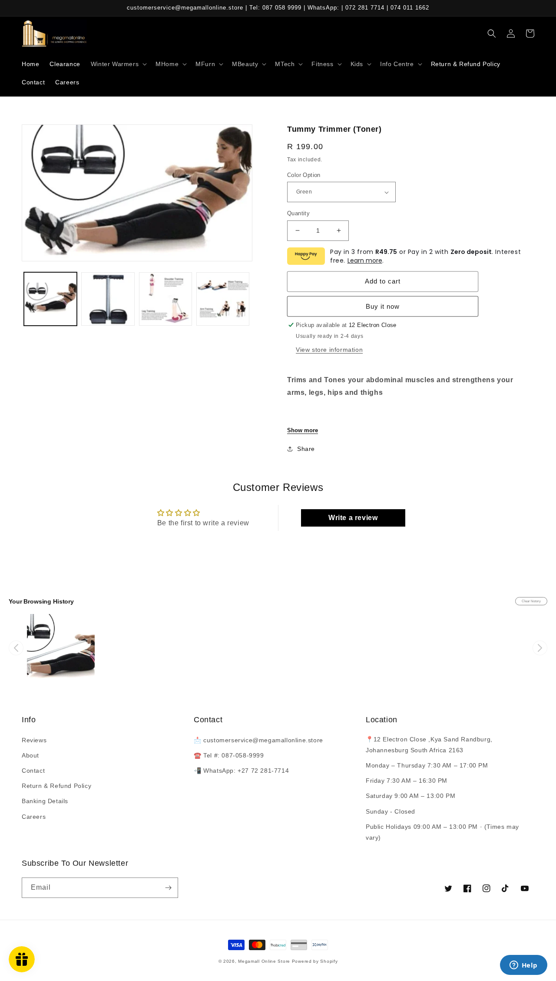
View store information (329, 349)
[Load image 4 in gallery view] (222, 298)
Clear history (531, 601)
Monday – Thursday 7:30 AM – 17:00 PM (427, 765)
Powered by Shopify (315, 961)
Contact (33, 770)
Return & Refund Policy (56, 785)
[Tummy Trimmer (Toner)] (61, 648)
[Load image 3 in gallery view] (165, 298)
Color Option (304, 175)
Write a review (352, 517)
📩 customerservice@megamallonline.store (258, 740)
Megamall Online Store (264, 961)
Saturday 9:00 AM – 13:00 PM (410, 795)
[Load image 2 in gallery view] (107, 298)
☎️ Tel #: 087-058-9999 (229, 755)
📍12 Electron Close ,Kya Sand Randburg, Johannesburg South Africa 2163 (429, 745)
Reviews (34, 740)
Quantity (298, 213)
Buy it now (383, 306)
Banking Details (45, 800)
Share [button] (306, 448)
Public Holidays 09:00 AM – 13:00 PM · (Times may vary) (442, 832)
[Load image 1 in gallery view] (50, 298)
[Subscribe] (168, 888)
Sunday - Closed (390, 811)
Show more (302, 430)
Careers (34, 816)
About (30, 755)
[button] (118, 64)
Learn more (365, 260)
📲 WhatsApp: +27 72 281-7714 (241, 770)
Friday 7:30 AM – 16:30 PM (406, 780)
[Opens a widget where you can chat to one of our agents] (523, 966)
